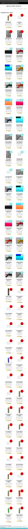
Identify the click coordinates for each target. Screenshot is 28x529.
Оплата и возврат (20, 8)
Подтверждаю (14, 528)
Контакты (25, 8)
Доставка (14, 8)
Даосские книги (14, 6)
